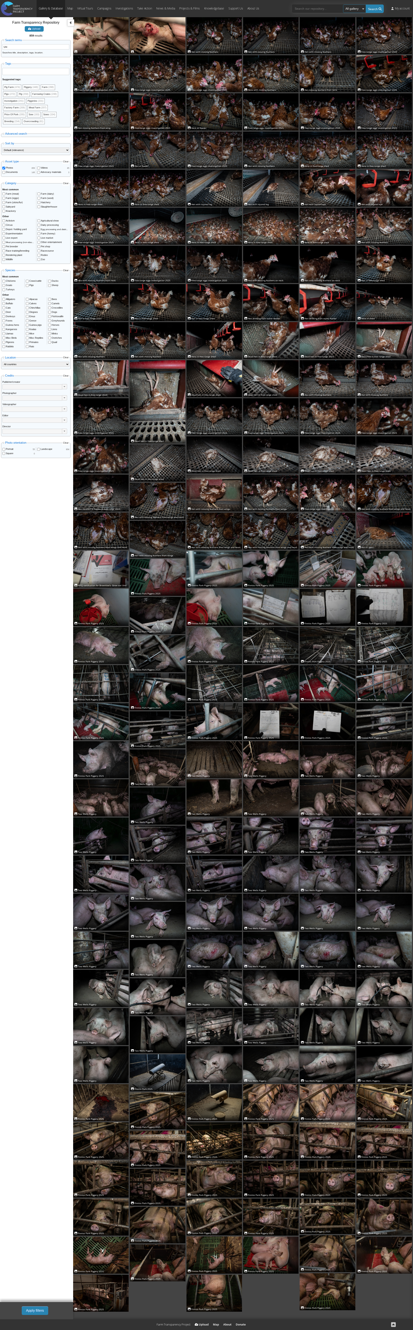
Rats (31, 346)
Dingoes (33, 312)
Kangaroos (11, 329)
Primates (34, 342)
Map (70, 8)
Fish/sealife (57, 316)
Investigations (124, 8)
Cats (8, 307)
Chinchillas (34, 307)
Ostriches (57, 338)
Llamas (9, 333)
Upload (35, 28)
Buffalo (9, 303)
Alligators (10, 299)
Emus (32, 316)
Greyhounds (58, 320)
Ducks (55, 281)
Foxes (9, 320)
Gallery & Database (51, 8)
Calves (33, 303)
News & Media (165, 8)
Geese (32, 320)
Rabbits (10, 346)
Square (9, 453)
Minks (55, 333)
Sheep (55, 285)
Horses (55, 325)
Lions (54, 329)
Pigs (31, 285)
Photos (9, 167)
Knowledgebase (214, 8)
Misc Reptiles (36, 338)
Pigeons (10, 342)
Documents (12, 172)
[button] (64, 386)
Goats (9, 285)
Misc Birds (11, 338)
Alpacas (33, 299)
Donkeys (10, 316)
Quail (54, 342)
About (227, 1324)
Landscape (46, 449)
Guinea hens (12, 325)
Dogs (54, 312)
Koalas (32, 329)
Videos (44, 167)
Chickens (11, 281)
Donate (241, 1324)
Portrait (9, 449)
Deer (8, 312)
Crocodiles (57, 307)
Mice (31, 333)
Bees (54, 299)
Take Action (144, 8)
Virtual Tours (85, 8)
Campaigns (104, 8)
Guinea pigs (35, 325)
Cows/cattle (35, 281)
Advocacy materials (51, 172)
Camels (56, 303)
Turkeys (10, 289)
